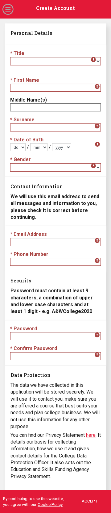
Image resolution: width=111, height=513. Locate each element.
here (91, 435)
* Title (17, 53)
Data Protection (30, 375)
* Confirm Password (33, 348)
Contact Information (36, 186)
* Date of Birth (26, 140)
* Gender (20, 159)
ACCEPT (89, 500)
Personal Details (31, 33)
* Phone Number (29, 254)
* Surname (22, 120)
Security (21, 280)
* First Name (24, 80)
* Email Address (28, 234)
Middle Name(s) (28, 100)
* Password (23, 329)
